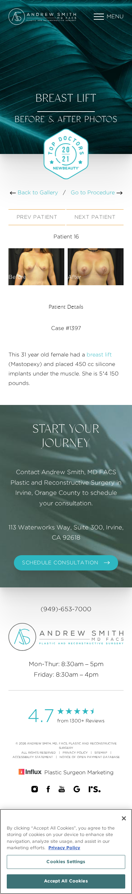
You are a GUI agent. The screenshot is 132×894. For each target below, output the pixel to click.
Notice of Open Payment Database (90, 757)
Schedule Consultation (60, 562)
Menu (115, 16)
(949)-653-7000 (66, 609)
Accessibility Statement (33, 757)
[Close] (123, 818)
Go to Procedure (93, 192)
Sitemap (100, 752)
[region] (66, 851)
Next (94, 217)
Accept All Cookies (66, 881)
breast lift (99, 354)
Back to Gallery (37, 192)
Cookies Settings (65, 862)
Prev (37, 217)
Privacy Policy (75, 752)
